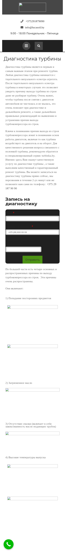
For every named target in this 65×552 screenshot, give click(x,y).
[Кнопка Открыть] (26, 46)
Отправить (32, 259)
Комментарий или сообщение (20, 242)
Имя (10, 213)
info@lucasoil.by (34, 27)
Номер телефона (19, 227)
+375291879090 (35, 21)
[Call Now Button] (9, 544)
